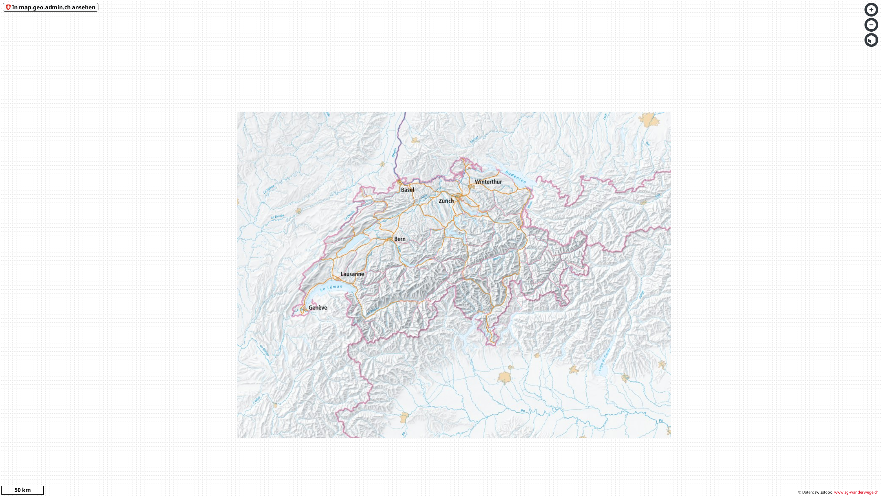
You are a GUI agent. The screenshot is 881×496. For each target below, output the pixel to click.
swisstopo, (824, 492)
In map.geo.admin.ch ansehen (53, 7)
